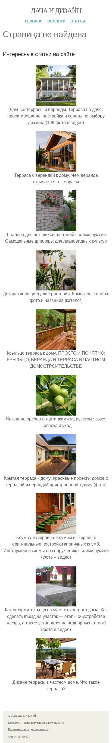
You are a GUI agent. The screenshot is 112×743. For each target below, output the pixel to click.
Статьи (77, 20)
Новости (56, 20)
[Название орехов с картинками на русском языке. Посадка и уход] (56, 412)
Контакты (14, 723)
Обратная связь (18, 736)
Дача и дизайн (56, 10)
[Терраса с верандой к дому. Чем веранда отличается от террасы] (56, 168)
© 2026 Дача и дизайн (23, 715)
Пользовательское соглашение (43, 723)
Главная (33, 20)
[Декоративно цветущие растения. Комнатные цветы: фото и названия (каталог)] (56, 287)
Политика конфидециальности (28, 729)
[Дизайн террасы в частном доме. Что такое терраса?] (56, 675)
